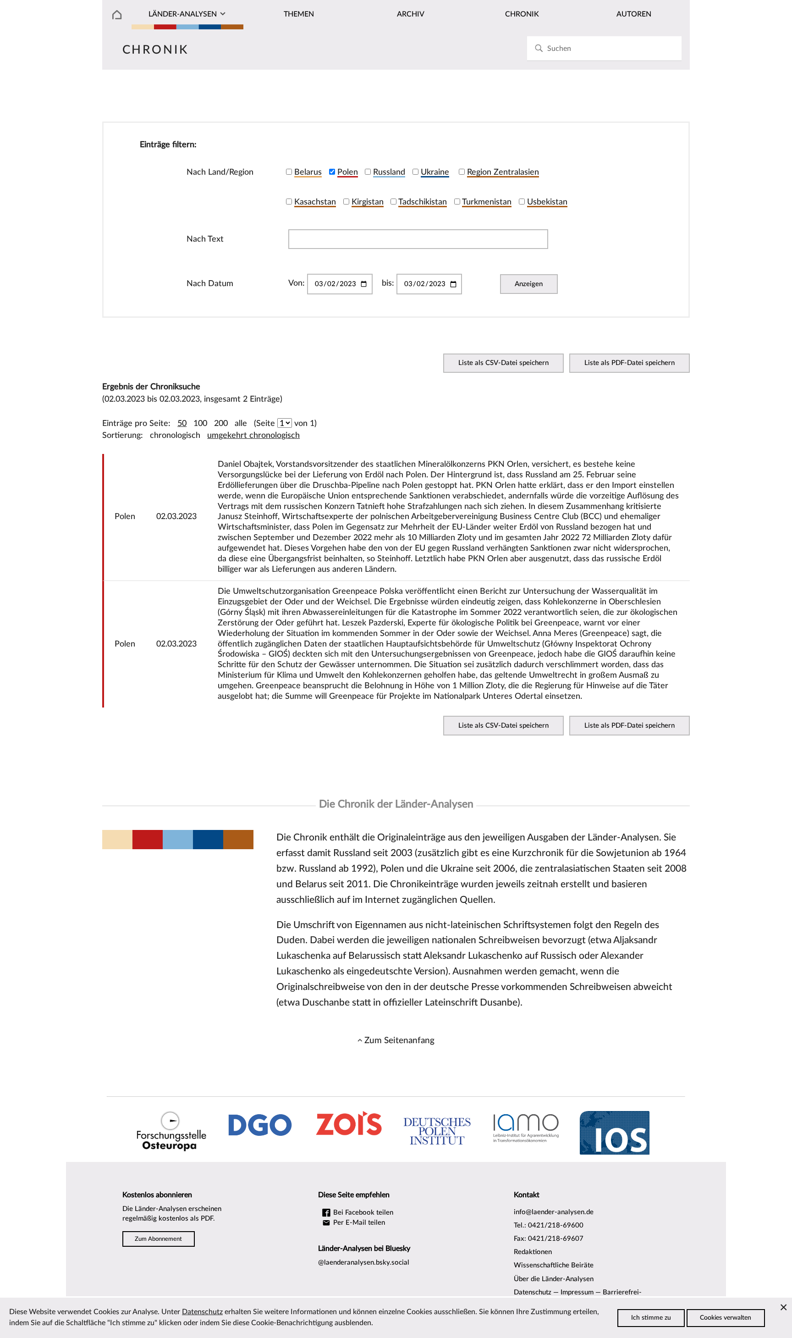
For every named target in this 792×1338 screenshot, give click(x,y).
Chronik (522, 14)
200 (221, 423)
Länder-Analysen (182, 14)
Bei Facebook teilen (362, 1212)
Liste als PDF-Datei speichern (629, 362)
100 (200, 423)
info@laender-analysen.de (554, 1212)
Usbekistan (547, 202)
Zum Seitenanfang (399, 1040)
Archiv (410, 14)
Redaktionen (533, 1252)
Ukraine (435, 172)
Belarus (308, 172)
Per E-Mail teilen (358, 1222)
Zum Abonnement (158, 1239)
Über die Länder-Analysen (554, 1279)
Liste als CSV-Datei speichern (503, 362)
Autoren (633, 14)
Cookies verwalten (725, 1318)
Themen (299, 14)
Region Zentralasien (503, 172)
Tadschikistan (422, 202)
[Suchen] (538, 48)
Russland (389, 172)
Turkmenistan (487, 202)
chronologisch (175, 435)
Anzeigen (529, 284)
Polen (347, 172)
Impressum (577, 1292)
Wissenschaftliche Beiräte (554, 1265)
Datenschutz (532, 1292)
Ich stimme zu (651, 1318)
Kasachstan (315, 202)
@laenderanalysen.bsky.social (363, 1262)
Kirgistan (368, 202)
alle (241, 423)
